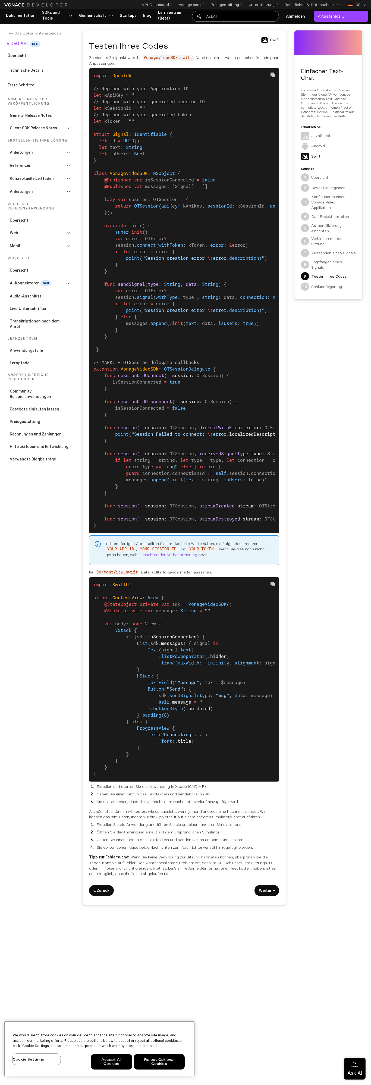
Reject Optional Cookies (159, 1062)
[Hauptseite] (36, 5)
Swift (315, 156)
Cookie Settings (28, 1059)
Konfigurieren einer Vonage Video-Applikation (324, 202)
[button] (312, 4)
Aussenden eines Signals (330, 253)
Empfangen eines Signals (323, 264)
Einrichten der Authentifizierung (169, 555)
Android (318, 146)
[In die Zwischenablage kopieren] (272, 74)
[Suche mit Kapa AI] (235, 16)
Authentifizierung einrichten (323, 228)
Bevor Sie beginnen (325, 188)
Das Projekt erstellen (326, 216)
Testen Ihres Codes (325, 276)
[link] (21, 16)
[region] (99, 1048)
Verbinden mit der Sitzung (323, 241)
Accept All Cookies (111, 1062)
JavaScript (321, 135)
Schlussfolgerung (322, 286)
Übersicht (316, 177)
